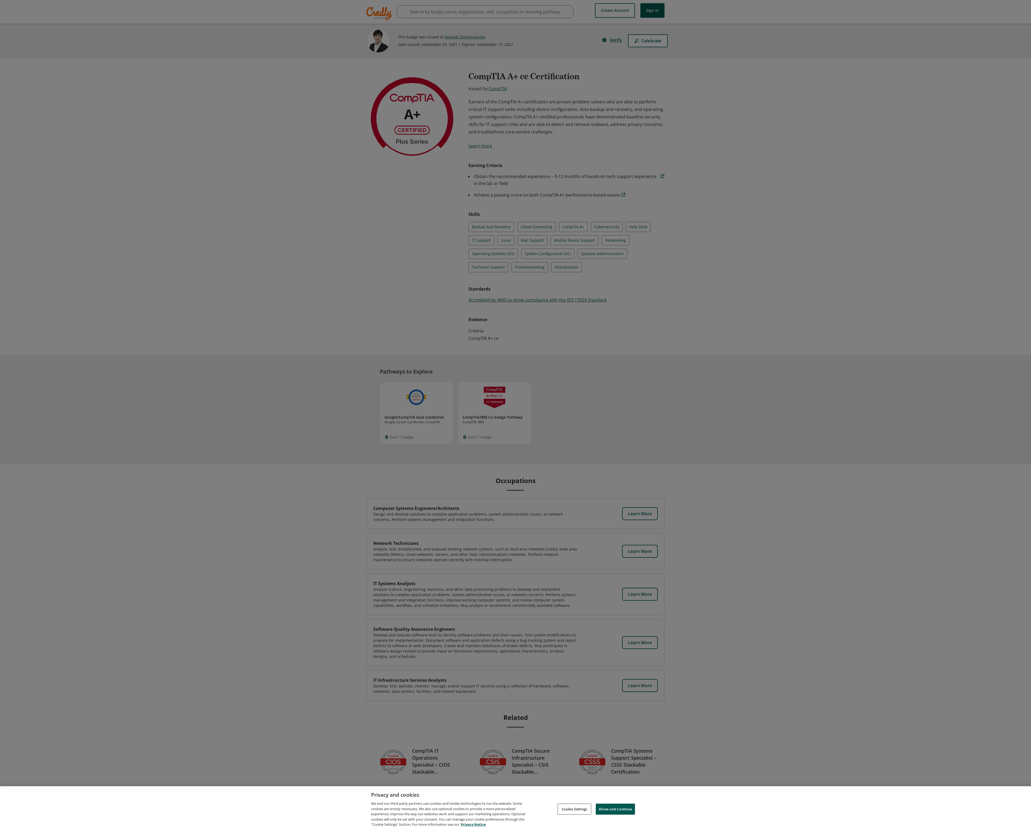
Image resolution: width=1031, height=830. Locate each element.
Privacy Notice (473, 824)
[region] (515, 808)
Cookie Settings (574, 808)
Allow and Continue (615, 808)
